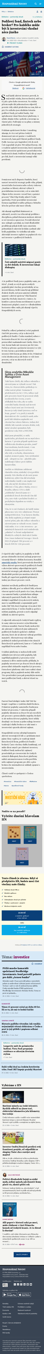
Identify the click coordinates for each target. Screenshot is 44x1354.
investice (21, 957)
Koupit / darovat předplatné (12, 1323)
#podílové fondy (17, 786)
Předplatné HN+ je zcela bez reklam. (31, 945)
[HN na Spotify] (28, 1284)
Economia (6, 1310)
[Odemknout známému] (41, 12)
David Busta (11, 38)
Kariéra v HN (7, 1313)
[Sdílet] (37, 12)
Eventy (5, 1326)
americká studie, (9, 562)
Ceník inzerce (7, 1317)
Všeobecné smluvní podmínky (27, 1313)
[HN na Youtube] (31, 1284)
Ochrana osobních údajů (26, 1303)
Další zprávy (22, 1254)
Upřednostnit (30, 88)
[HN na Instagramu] (21, 1284)
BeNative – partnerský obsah (12, 17)
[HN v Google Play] (10, 1295)
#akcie (6, 786)
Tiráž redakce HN (8, 1307)
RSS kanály (6, 1333)
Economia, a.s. (16, 1272)
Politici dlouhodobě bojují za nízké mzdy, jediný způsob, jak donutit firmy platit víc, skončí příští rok (22, 1182)
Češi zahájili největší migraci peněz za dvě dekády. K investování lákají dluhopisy (22, 264)
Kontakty (5, 1303)
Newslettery (6, 1329)
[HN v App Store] (24, 1295)
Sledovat (15, 88)
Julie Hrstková (14, 1175)
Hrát (14, 841)
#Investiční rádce (20, 781)
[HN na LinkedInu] (24, 1284)
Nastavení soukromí (24, 1310)
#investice (7, 781)
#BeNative (33, 781)
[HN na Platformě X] (15, 1284)
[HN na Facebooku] (18, 1284)
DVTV (37, 74)
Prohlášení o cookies (24, 1307)
